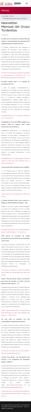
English (18, 3)
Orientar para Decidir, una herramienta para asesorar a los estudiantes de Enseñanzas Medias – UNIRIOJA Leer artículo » (15, 394)
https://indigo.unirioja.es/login (14, 385)
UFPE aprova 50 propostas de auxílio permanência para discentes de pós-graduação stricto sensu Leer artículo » (15, 272)
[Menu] (27, 3)
